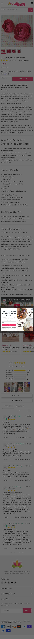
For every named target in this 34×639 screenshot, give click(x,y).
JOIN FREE (9, 325)
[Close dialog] (32, 309)
